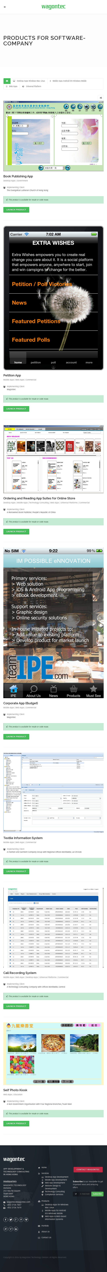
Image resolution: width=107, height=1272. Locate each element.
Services (45, 1173)
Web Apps (12, 86)
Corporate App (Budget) (20, 703)
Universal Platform (32, 86)
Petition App (12, 375)
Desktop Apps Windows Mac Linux (30, 81)
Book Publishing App (18, 176)
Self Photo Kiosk (15, 1090)
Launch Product (16, 210)
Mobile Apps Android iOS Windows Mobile (68, 81)
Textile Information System (23, 838)
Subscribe (97, 1194)
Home (44, 1168)
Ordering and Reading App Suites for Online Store (39, 498)
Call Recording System (19, 973)
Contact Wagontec (88, 1170)
